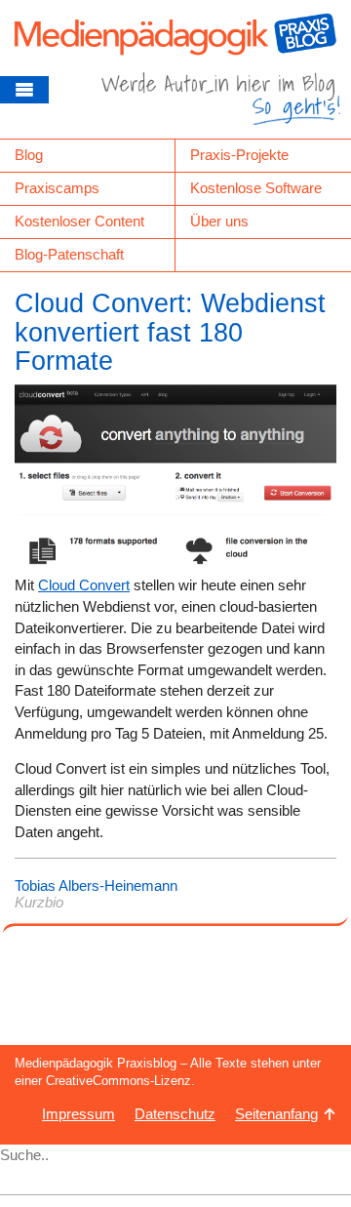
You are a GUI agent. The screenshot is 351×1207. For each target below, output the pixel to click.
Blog (29, 154)
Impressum (78, 1114)
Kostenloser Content (79, 221)
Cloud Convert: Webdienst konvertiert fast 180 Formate (170, 332)
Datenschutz (175, 1114)
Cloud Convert (84, 585)
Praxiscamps (57, 188)
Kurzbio (39, 902)
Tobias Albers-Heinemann (96, 885)
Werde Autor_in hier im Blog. (220, 105)
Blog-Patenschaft (69, 254)
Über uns (219, 221)
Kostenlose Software (256, 188)
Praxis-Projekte (239, 154)
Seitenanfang (276, 1114)
